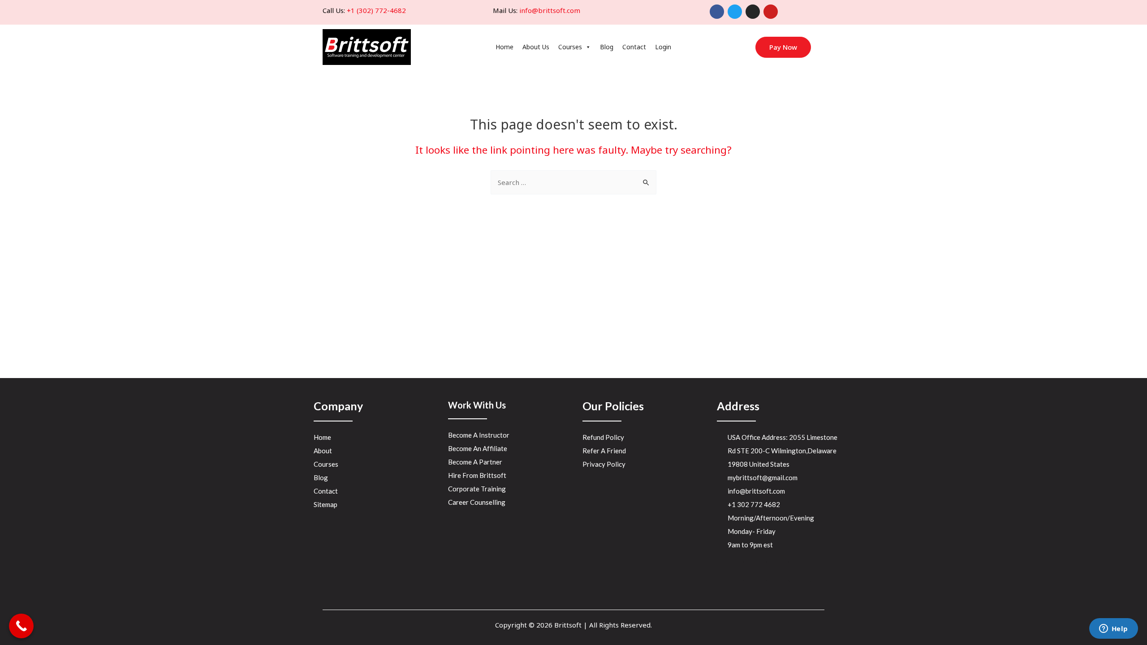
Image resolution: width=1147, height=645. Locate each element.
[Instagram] (753, 11)
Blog (606, 47)
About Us (535, 47)
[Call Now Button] (21, 626)
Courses (570, 47)
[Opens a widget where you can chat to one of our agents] (1113, 629)
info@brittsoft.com (549, 10)
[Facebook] (717, 11)
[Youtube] (770, 11)
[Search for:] (573, 182)
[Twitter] (735, 11)
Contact (634, 47)
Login (663, 47)
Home (504, 47)
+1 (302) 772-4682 (376, 10)
